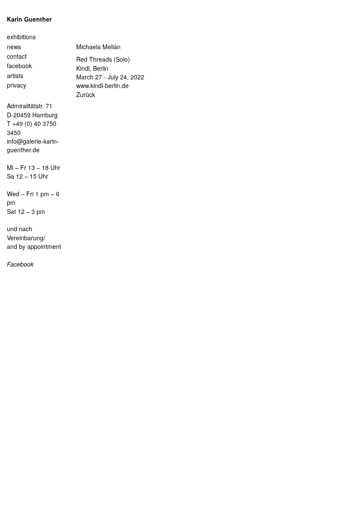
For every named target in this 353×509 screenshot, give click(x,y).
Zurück (85, 94)
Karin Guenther (29, 19)
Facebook (20, 264)
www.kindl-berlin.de (102, 85)
